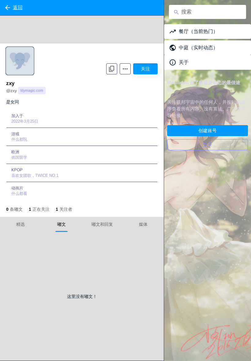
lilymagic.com (32, 90)
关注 (145, 68)
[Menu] (125, 68)
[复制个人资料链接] (111, 68)
